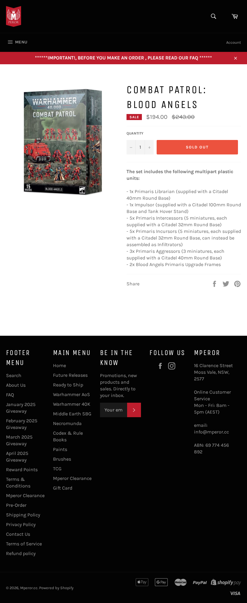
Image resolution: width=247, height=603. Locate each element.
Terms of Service (24, 544)
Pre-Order (16, 505)
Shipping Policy (23, 515)
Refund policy (21, 553)
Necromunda (67, 423)
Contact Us (18, 534)
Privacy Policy (21, 524)
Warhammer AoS (71, 394)
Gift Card (62, 488)
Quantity (135, 133)
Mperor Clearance (25, 495)
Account (233, 42)
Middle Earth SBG (72, 414)
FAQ (10, 395)
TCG (57, 468)
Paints (60, 449)
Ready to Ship (68, 385)
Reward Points (22, 469)
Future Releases (70, 375)
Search (13, 375)
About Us (16, 385)
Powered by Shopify (56, 588)
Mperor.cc (29, 588)
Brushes (62, 459)
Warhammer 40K (71, 404)
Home (59, 365)
